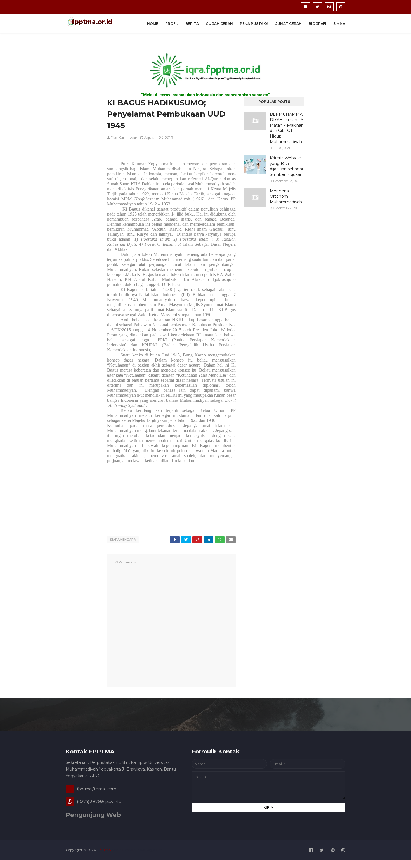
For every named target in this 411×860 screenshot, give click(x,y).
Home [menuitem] (152, 24)
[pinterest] (340, 6)
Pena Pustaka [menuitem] (254, 24)
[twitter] (317, 6)
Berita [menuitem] (192, 24)
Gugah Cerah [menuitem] (219, 24)
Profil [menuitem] (171, 24)
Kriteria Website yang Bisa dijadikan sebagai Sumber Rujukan (286, 166)
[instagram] (329, 6)
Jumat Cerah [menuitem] (288, 24)
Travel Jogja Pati (149, 850)
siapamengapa (123, 540)
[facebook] (305, 6)
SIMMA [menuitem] (339, 24)
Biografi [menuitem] (317, 24)
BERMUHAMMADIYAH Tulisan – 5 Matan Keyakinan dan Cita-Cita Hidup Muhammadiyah (287, 128)
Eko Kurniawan (123, 137)
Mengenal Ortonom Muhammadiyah (286, 196)
